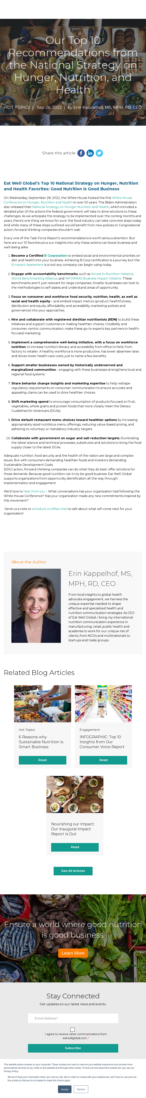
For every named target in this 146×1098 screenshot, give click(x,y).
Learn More (73, 953)
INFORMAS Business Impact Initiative (93, 278)
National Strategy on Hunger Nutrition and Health (70, 207)
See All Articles (73, 871)
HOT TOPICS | (20, 107)
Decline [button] (81, 1089)
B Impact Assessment (27, 265)
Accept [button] (64, 1089)
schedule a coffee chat (49, 509)
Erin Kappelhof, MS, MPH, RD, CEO (107, 107)
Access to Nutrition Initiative (112, 274)
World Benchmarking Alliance (34, 278)
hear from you (34, 491)
